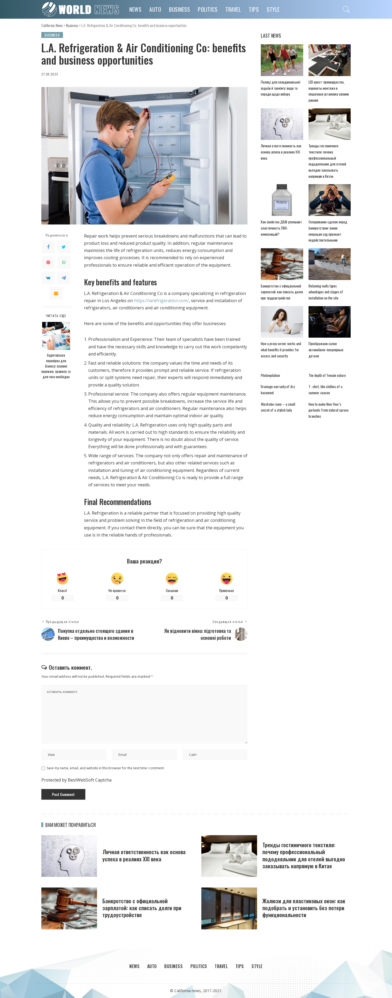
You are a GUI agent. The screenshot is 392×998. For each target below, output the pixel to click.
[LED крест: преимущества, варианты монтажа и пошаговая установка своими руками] (330, 60)
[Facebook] (48, 246)
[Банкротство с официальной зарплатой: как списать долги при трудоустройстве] (282, 264)
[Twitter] (63, 246)
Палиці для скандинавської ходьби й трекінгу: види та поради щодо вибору (280, 88)
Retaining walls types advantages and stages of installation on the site (326, 292)
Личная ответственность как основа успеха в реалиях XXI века (281, 151)
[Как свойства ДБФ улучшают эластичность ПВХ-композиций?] (282, 200)
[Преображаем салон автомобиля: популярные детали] (330, 322)
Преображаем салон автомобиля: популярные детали (326, 349)
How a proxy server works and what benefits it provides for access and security (281, 349)
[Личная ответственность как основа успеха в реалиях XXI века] (282, 124)
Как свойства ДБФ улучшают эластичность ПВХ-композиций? (281, 227)
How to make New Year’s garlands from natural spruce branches (329, 410)
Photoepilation (270, 375)
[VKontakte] (48, 277)
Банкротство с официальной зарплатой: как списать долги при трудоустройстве (282, 292)
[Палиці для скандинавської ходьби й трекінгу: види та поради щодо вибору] (282, 60)
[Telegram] (63, 277)
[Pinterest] (48, 262)
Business (52, 35)
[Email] (56, 293)
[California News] (81, 9)
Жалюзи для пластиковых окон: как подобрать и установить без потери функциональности (303, 908)
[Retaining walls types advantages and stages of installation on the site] (330, 264)
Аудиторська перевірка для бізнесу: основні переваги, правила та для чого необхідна (56, 366)
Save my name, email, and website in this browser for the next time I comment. (106, 768)
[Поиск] (346, 9)
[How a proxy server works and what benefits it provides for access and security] (282, 322)
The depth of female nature (327, 375)
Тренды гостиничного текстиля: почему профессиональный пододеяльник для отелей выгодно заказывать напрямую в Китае (303, 855)
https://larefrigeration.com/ (161, 300)
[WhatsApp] (63, 262)
